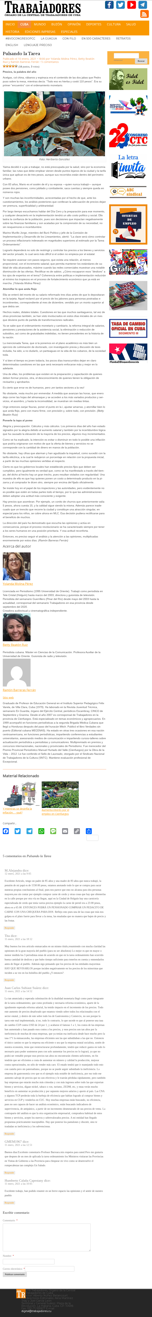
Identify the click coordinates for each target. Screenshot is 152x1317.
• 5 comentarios (49, 62)
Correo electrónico (14, 1268)
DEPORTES (93, 24)
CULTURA (114, 24)
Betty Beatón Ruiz (15, 645)
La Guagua (49, 38)
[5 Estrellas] (16, 66)
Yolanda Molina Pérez (64, 58)
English (12, 45)
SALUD (131, 24)
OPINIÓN (74, 24)
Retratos (123, 38)
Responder (9, 928)
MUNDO (40, 24)
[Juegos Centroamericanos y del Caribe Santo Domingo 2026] (128, 116)
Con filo (69, 38)
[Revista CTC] (128, 310)
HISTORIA (12, 32)
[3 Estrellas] (10, 66)
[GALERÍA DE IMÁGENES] (128, 273)
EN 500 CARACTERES (96, 38)
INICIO (10, 24)
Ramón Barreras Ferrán (25, 62)
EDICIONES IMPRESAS (40, 32)
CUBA (24, 24)
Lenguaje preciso (38, 45)
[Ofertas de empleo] (128, 224)
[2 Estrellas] (7, 66)
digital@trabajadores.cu (36, 1311)
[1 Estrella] (4, 66)
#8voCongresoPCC (20, 38)
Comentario (10, 1220)
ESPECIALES (69, 32)
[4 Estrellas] (13, 66)
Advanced (118, 60)
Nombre (8, 1256)
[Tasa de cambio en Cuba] (128, 336)
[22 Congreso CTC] (128, 147)
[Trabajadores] (21, 1293)
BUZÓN (56, 24)
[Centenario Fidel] (128, 88)
